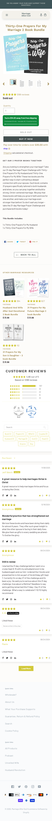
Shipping (7, 153)
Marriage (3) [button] (22, 439)
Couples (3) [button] (43, 434)
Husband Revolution (15, 770)
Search (8, 723)
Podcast (9, 755)
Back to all (28, 255)
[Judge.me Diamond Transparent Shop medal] (31, 411)
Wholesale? (10, 694)
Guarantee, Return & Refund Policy (22, 716)
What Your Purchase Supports (20, 709)
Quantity (7, 105)
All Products (11, 748)
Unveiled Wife (12, 762)
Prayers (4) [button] (20, 434)
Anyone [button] (23, 444)
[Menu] (7, 15)
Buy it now (26, 139)
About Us (9, 701)
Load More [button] (26, 668)
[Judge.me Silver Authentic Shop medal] (19, 411)
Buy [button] (31, 444)
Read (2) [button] (45, 439)
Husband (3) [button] (9, 439)
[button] (10, 94)
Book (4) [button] (8, 434)
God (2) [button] (34, 439)
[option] (13, 82)
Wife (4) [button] (31, 434)
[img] (8, 468)
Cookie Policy (11, 730)
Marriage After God (19, 809)
